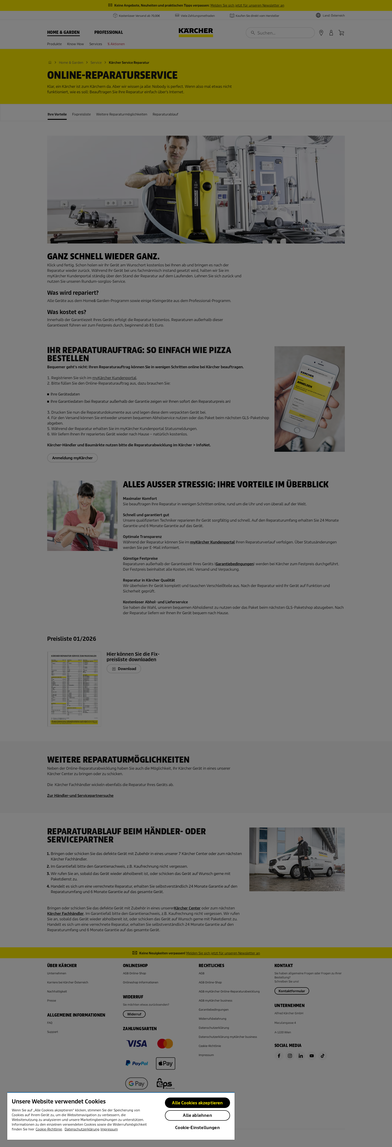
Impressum (109, 1129)
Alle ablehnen (197, 1115)
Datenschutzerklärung (82, 1129)
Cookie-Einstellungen (197, 1127)
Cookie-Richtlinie (49, 1129)
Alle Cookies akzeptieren (197, 1102)
